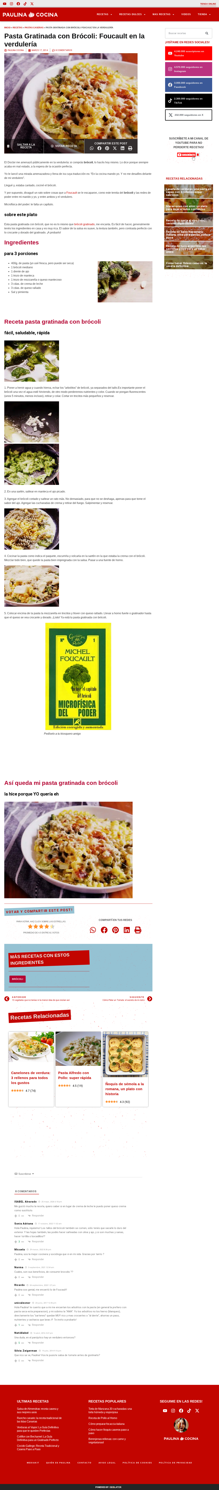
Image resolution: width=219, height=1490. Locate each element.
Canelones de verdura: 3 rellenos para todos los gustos (30, 1078)
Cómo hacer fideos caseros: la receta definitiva (186, 264)
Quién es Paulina (58, 1463)
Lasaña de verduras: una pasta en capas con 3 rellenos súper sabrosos (188, 192)
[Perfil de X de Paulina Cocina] (32, 3)
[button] (91, 148)
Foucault (71, 192)
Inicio (7, 27)
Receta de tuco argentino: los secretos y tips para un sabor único (186, 249)
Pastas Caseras (34, 27)
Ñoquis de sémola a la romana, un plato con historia (124, 1089)
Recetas (102, 14)
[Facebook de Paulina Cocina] (18, 3)
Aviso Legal (107, 1463)
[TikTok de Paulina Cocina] (25, 3)
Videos (186, 14)
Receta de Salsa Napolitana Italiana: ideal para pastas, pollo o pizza (188, 234)
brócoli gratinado (84, 224)
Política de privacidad (175, 1463)
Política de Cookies (137, 1463)
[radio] (30, 927)
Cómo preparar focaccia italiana (106, 1423)
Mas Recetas (162, 14)
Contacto (85, 1463)
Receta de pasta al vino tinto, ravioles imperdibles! (185, 222)
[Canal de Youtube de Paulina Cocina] (4, 3)
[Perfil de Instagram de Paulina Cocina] (11, 3)
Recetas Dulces (130, 14)
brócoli (17, 979)
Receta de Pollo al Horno (102, 1418)
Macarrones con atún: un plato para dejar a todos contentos (186, 207)
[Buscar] (207, 33)
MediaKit (33, 1463)
